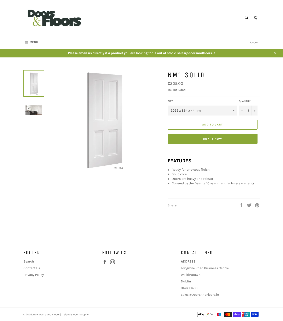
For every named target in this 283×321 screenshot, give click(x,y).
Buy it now (212, 138)
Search (28, 261)
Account (254, 42)
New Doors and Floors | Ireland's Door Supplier (61, 314)
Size (170, 101)
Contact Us (31, 268)
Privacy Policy (33, 275)
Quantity (244, 101)
